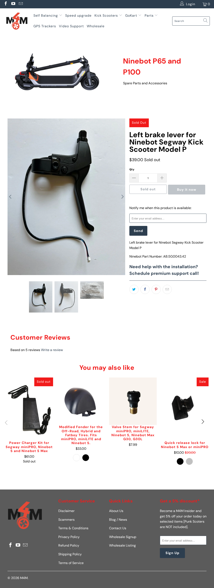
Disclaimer (66, 511)
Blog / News (118, 519)
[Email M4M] (20, 4)
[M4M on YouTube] (13, 4)
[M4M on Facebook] (5, 4)
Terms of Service (71, 563)
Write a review (52, 350)
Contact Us (117, 528)
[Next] (122, 196)
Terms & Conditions (73, 528)
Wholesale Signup (122, 537)
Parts (149, 15)
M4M (24, 578)
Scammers (66, 519)
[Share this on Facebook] (145, 289)
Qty (131, 169)
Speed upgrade (78, 15)
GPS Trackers (44, 26)
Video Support (71, 26)
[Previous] (10, 196)
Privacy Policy (69, 537)
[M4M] (16, 21)
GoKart (131, 15)
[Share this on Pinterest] (156, 289)
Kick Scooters (106, 15)
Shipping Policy (70, 554)
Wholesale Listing (122, 545)
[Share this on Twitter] (134, 289)
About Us (116, 511)
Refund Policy (68, 545)
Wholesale (95, 26)
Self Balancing (45, 15)
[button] (202, 421)
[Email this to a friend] (167, 289)
